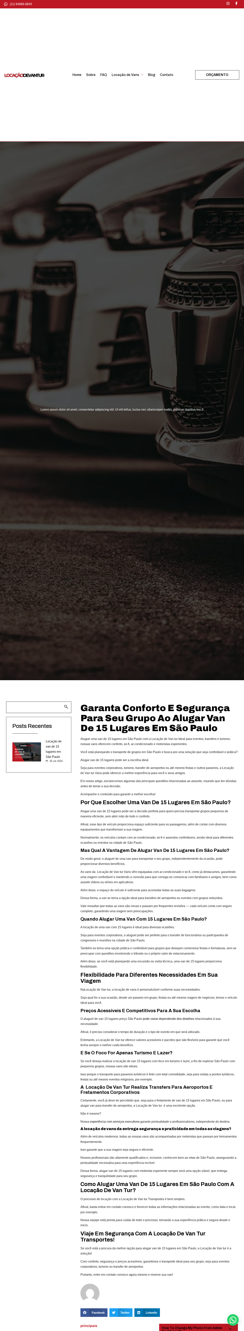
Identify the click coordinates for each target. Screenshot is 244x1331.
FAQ (103, 75)
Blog (151, 75)
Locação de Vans (125, 75)
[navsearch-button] (38, 707)
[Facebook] (236, 3)
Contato (166, 75)
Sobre (91, 75)
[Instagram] (228, 3)
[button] (94, 1312)
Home (76, 75)
